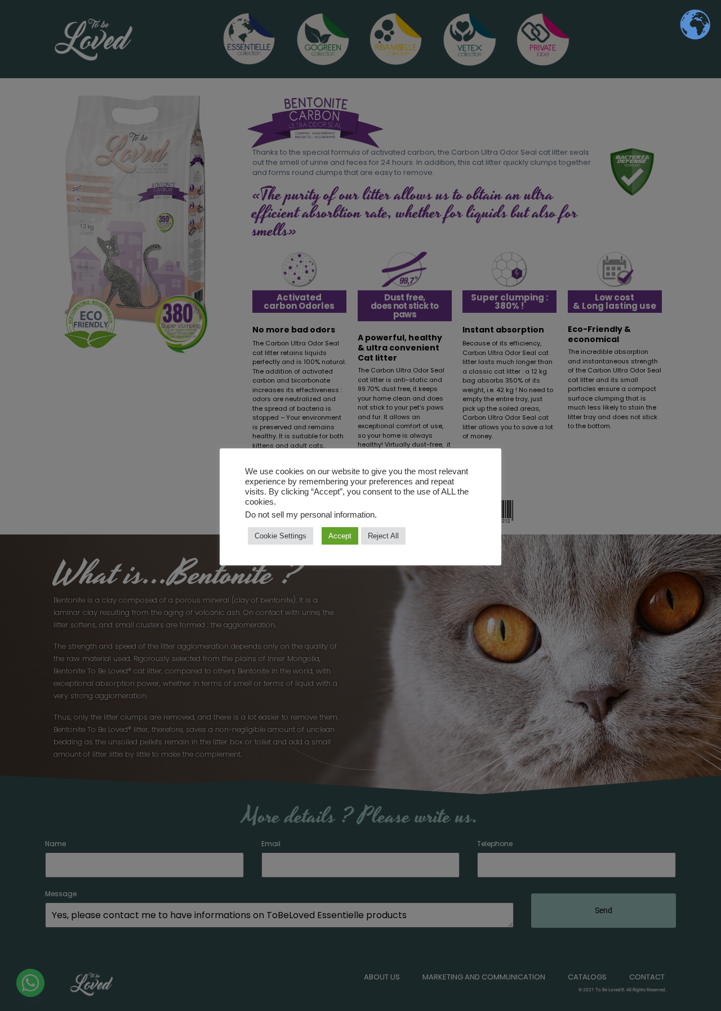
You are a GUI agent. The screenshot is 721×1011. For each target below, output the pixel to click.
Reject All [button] (383, 536)
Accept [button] (339, 536)
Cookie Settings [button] (280, 536)
